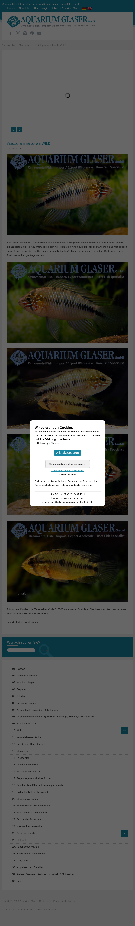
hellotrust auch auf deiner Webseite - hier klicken (69, 485)
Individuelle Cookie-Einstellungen (67, 470)
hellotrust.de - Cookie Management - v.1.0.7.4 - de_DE (67, 502)
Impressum (79, 498)
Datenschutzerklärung (61, 498)
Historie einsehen (67, 474)
